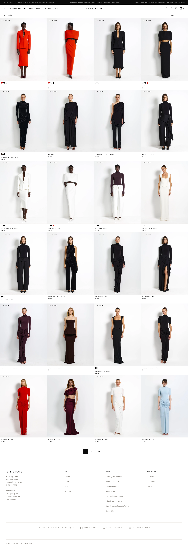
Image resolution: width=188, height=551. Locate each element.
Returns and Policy (113, 481)
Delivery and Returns (114, 476)
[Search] (166, 8)
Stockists (150, 476)
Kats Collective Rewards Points (117, 506)
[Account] (171, 8)
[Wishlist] (176, 8)
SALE (25, 8)
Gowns (67, 476)
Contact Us (110, 511)
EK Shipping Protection (114, 496)
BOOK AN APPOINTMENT (50, 8)
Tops (66, 486)
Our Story (150, 486)
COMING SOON (34, 8)
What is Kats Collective (114, 501)
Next (100, 451)
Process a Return (112, 486)
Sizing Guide (110, 491)
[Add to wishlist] (44, 21)
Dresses (68, 481)
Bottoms (68, 491)
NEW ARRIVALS (15, 8)
